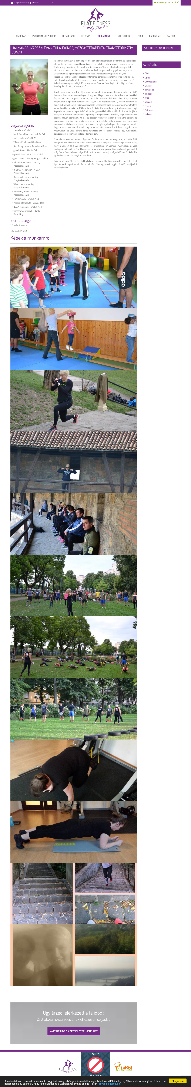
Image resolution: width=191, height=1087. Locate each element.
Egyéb (147, 77)
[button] (53, 3)
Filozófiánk (68, 36)
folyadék (148, 93)
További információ (109, 1083)
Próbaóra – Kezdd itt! (44, 36)
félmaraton (150, 89)
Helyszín (85, 36)
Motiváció (149, 109)
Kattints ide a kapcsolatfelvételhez (74, 1031)
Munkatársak (104, 36)
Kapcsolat (155, 36)
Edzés (147, 73)
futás (147, 97)
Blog (140, 36)
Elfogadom (177, 1081)
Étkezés (148, 85)
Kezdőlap (21, 36)
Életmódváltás (151, 81)
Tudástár (148, 113)
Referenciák (124, 36)
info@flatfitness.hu (21, 3)
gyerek (148, 105)
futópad (148, 101)
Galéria (171, 36)
